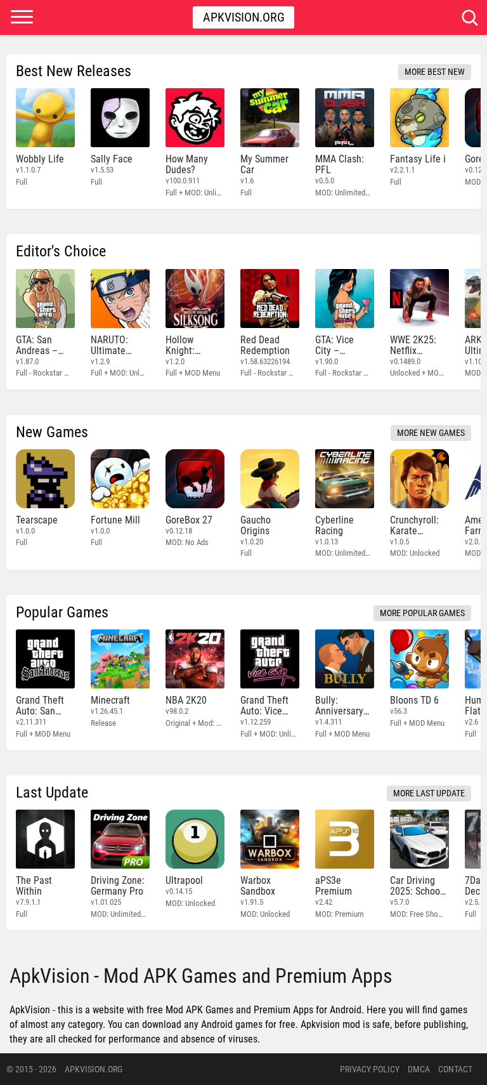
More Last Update (429, 793)
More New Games (431, 433)
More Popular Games (422, 613)
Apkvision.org (244, 17)
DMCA (419, 1069)
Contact (455, 1069)
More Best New (435, 72)
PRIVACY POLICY (369, 1069)
